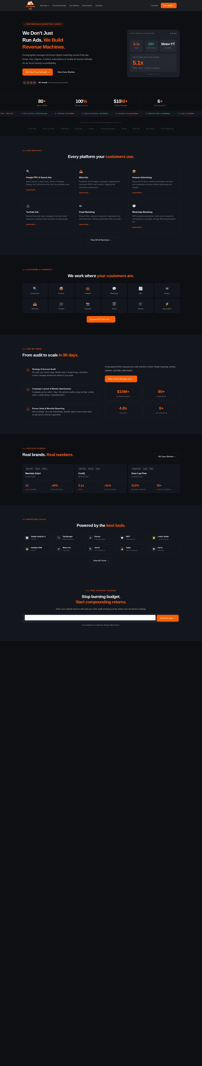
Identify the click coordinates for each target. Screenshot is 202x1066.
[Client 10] (159, 74)
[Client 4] (151, 74)
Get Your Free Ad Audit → (37, 72)
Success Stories (59, 5)
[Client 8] (156, 74)
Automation (87, 5)
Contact (99, 5)
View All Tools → (101, 560)
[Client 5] (152, 74)
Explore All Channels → (101, 319)
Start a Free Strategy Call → (121, 379)
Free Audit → (168, 5)
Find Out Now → (167, 618)
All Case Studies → (167, 456)
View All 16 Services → (101, 240)
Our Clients (74, 5)
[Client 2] (148, 74)
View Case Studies (66, 72)
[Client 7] (155, 74)
